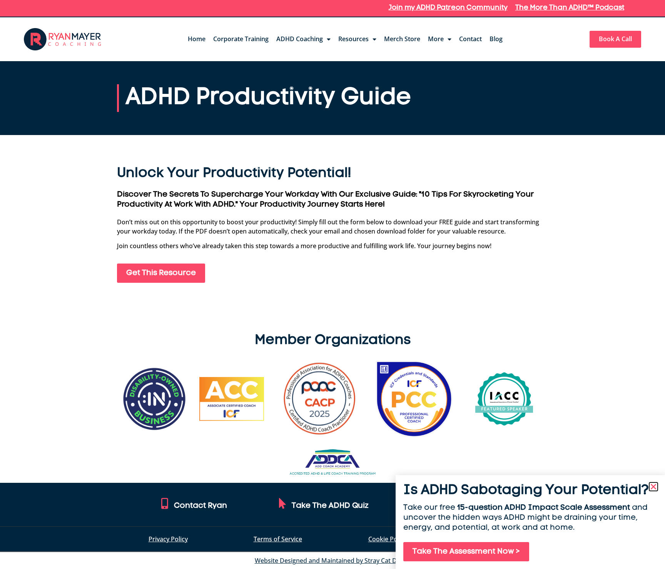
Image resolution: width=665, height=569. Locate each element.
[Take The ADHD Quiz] (282, 503)
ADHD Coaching (299, 39)
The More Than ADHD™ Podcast (569, 8)
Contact (470, 39)
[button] (653, 487)
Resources (353, 39)
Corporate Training (241, 39)
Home (197, 39)
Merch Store (402, 39)
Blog (496, 39)
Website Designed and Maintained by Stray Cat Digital (333, 560)
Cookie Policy (387, 539)
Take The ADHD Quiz (330, 506)
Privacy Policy (168, 539)
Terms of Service (278, 539)
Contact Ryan (200, 506)
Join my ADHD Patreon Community (448, 8)
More (436, 39)
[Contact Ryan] (164, 503)
